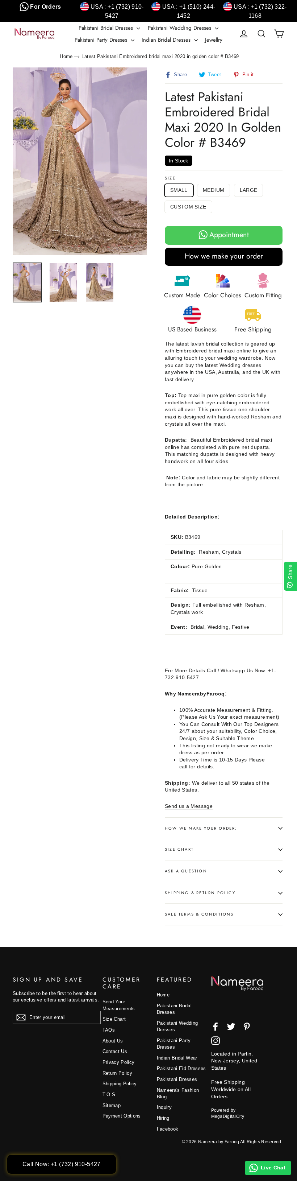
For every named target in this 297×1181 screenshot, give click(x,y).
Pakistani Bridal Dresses (107, 28)
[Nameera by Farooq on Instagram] (215, 1040)
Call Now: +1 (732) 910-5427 (61, 1164)
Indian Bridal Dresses (167, 40)
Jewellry (213, 40)
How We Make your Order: (201, 828)
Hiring (163, 1118)
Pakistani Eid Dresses (181, 1068)
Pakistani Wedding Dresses (180, 28)
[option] (80, 161)
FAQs (109, 1030)
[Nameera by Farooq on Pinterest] (246, 1026)
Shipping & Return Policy (200, 893)
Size (170, 178)
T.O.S (109, 1094)
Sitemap (112, 1105)
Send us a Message (189, 806)
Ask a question (186, 871)
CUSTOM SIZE (188, 207)
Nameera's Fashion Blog (178, 1093)
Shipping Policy (120, 1083)
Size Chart (179, 849)
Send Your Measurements (119, 1005)
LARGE (249, 190)
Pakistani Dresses (177, 1079)
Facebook (168, 1129)
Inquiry (164, 1107)
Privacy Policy (119, 1062)
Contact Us (115, 1051)
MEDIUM (213, 190)
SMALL (179, 190)
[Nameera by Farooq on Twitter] (231, 1026)
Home (66, 56)
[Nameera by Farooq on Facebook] (215, 1026)
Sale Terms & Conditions (199, 914)
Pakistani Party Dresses (102, 40)
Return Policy (118, 1073)
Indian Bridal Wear (177, 1058)
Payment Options (122, 1116)
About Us (113, 1041)
